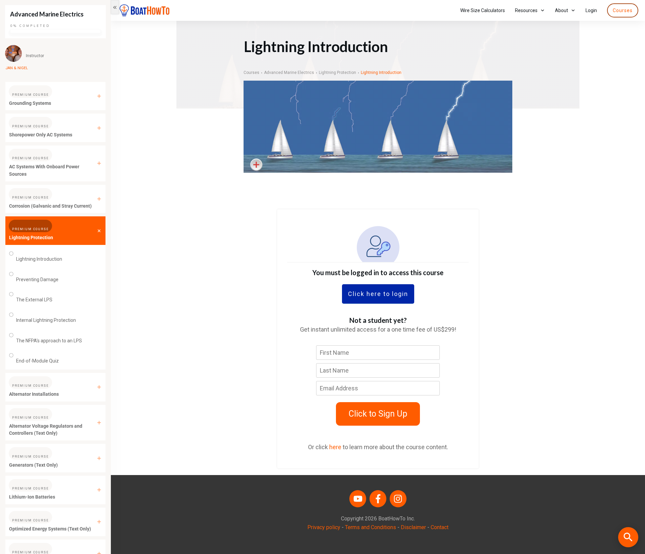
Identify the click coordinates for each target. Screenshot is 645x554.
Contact (439, 527)
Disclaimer (413, 527)
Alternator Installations (34, 394)
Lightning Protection (31, 237)
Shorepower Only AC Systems (40, 134)
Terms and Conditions (370, 527)
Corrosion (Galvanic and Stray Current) (50, 206)
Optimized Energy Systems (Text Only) (50, 528)
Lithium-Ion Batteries (32, 497)
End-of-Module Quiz (37, 361)
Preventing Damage (37, 279)
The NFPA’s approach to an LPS (49, 340)
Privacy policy (323, 527)
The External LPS (34, 299)
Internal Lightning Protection (46, 320)
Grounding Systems (30, 103)
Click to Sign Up (378, 414)
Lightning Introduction (39, 259)
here (335, 447)
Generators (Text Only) (33, 465)
